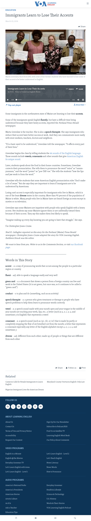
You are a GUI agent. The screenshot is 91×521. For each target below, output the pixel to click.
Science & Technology (55, 494)
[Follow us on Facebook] (7, 406)
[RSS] (29, 406)
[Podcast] (35, 406)
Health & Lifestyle (54, 490)
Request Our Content (13, 440)
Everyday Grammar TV (14, 463)
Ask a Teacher (11, 508)
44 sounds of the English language (65, 153)
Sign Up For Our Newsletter (58, 422)
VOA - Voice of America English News (25, 92)
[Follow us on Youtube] (18, 406)
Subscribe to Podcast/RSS (57, 427)
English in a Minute (13, 454)
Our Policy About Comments (58, 440)
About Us (9, 422)
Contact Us (9, 427)
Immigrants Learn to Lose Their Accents (26, 89)
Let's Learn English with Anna (17, 467)
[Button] (82, 26)
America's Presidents (14, 490)
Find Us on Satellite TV (56, 431)
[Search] (75, 518)
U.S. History (51, 499)
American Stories (12, 494)
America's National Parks (15, 485)
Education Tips (11, 512)
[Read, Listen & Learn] (16, 518)
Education (10, 10)
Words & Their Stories (56, 503)
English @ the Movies (14, 458)
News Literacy (52, 463)
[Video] (35, 518)
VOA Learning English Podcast (59, 508)
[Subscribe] (40, 406)
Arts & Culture (11, 499)
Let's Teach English (54, 458)
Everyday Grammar (54, 485)
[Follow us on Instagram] (24, 406)
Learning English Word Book (58, 436)
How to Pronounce (54, 472)
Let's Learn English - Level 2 (58, 454)
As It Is (8, 503)
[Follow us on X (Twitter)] (13, 406)
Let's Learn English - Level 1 (16, 472)
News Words (52, 467)
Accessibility (10, 436)
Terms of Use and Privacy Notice (18, 431)
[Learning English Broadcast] (55, 518)
